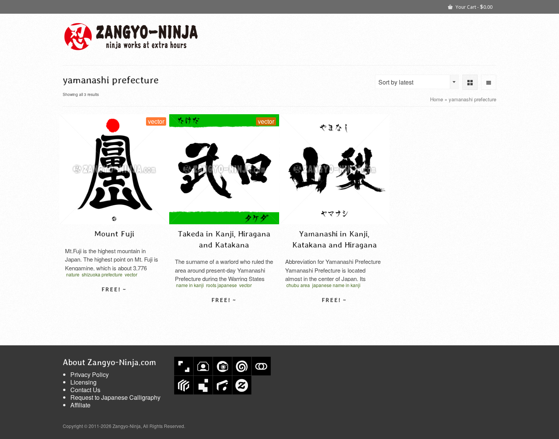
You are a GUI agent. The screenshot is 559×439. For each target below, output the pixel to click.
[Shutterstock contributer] (183, 366)
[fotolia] (261, 366)
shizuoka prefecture (102, 274)
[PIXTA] (183, 385)
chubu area (298, 285)
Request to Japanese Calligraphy (115, 397)
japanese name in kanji (336, 285)
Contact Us (85, 389)
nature (72, 274)
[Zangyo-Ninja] (131, 36)
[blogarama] (203, 385)
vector (131, 274)
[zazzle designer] (241, 385)
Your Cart (473, 6)
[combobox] (417, 82)
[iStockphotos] (222, 385)
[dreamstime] (241, 366)
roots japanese (221, 285)
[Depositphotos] (222, 366)
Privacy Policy (89, 374)
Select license (114, 303)
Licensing (83, 382)
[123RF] (203, 366)
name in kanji (190, 285)
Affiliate (80, 405)
